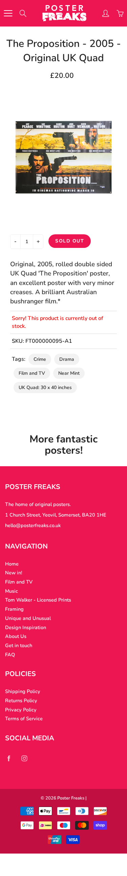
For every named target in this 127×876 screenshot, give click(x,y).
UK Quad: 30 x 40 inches (45, 387)
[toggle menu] (8, 13)
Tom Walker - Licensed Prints (38, 599)
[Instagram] (24, 758)
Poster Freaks (70, 798)
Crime (40, 359)
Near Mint (69, 373)
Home (12, 563)
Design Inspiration (25, 627)
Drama (66, 359)
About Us (15, 636)
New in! (13, 572)
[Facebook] (9, 758)
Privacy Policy (21, 709)
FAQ (10, 654)
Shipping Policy (22, 691)
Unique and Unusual (28, 618)
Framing (14, 609)
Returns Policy (21, 700)
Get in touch (18, 645)
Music (11, 591)
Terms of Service (24, 718)
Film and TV (32, 373)
